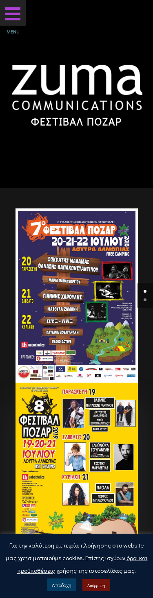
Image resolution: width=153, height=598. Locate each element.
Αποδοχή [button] (61, 584)
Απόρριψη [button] (96, 585)
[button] (13, 13)
